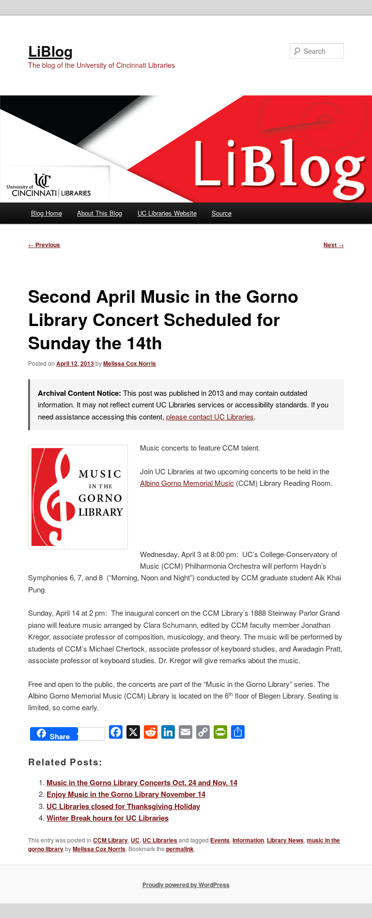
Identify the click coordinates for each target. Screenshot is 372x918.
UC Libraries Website (167, 213)
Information (248, 840)
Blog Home (46, 213)
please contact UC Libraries (210, 416)
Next (334, 244)
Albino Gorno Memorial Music (187, 483)
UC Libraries (159, 840)
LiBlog (50, 50)
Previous (44, 244)
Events (220, 840)
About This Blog (99, 213)
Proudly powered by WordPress (186, 884)
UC (135, 840)
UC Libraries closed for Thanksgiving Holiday (123, 806)
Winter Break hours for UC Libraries (107, 817)
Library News (285, 840)
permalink (180, 848)
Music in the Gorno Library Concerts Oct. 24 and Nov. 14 (141, 782)
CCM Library (110, 840)
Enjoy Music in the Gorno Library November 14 (125, 794)
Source (222, 213)
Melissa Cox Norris (129, 363)
